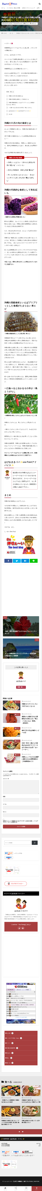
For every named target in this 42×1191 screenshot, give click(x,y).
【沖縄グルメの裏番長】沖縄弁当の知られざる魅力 (10, 1101)
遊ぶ (9, 1058)
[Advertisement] (21, 281)
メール (4, 804)
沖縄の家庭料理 (12, 1048)
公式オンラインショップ (28, 8)
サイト (4, 811)
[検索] (35, 843)
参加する (33, 1018)
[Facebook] (8, 561)
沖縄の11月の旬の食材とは (15, 96)
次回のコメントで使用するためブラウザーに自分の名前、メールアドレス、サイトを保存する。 (20, 821)
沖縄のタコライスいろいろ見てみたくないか (30, 705)
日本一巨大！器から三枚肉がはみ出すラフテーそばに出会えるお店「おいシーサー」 (30, 746)
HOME (5, 33)
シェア (15, 1189)
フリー (10, 1043)
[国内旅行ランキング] (27, 1153)
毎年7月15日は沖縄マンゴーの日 (30, 731)
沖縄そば (33, 23)
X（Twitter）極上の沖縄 (13, 8)
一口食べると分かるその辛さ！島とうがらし (19, 107)
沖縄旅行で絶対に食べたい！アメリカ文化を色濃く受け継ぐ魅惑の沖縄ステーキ (10, 1122)
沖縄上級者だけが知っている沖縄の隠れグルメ (31, 1121)
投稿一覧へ (20, 687)
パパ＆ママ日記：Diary (14, 1038)
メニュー (26, 1189)
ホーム (3, 8)
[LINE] (34, 561)
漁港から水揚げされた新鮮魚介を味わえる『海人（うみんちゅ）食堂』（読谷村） (30, 720)
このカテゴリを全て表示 (21, 1017)
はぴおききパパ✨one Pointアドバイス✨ (19, 111)
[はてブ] (25, 561)
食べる (27, 23)
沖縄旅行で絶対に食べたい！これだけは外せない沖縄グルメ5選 (31, 1101)
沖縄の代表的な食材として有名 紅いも (18, 99)
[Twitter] (17, 561)
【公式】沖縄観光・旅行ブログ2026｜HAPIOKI (26, 1181)
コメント (6, 778)
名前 (4, 796)
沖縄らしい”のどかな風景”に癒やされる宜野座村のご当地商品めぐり (30, 759)
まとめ (9, 114)
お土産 (10, 1033)
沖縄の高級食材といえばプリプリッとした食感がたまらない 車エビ (20, 103)
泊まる (10, 1053)
